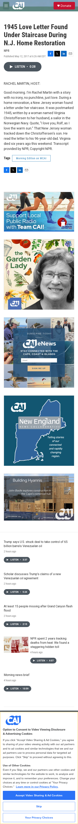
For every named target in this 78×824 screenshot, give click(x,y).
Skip (39, 806)
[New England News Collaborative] (39, 431)
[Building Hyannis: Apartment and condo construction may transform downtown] (39, 497)
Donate (66, 5)
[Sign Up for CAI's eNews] (39, 353)
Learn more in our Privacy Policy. (37, 786)
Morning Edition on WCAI (31, 158)
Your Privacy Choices (39, 817)
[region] (39, 768)
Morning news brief (17, 675)
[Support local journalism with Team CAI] (39, 211)
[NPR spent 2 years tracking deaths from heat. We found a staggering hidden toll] (16, 645)
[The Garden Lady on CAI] (39, 274)
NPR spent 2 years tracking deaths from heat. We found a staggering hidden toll (49, 643)
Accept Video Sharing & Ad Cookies (39, 795)
